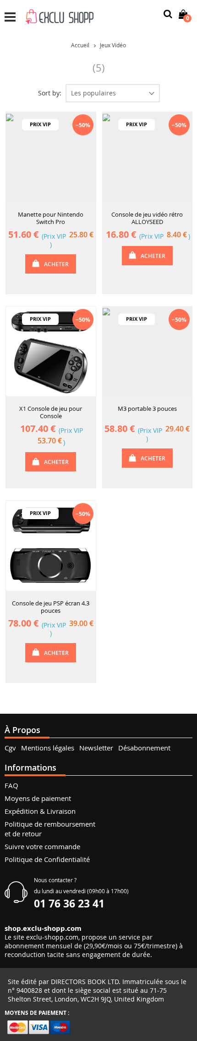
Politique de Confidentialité (47, 859)
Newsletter (96, 747)
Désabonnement (144, 747)
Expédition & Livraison (40, 811)
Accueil (80, 45)
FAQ (11, 785)
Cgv (10, 747)
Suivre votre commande (42, 846)
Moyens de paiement (38, 798)
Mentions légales (47, 747)
